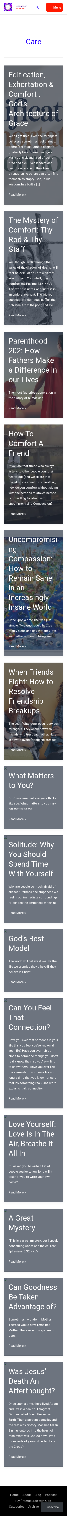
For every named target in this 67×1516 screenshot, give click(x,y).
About (27, 1495)
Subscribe (52, 1507)
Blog (38, 1495)
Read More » (17, 195)
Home (14, 1495)
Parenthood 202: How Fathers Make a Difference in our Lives (33, 360)
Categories (16, 1506)
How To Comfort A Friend (26, 444)
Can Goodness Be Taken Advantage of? (33, 1297)
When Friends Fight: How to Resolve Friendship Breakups (31, 691)
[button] (37, 7)
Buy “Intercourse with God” (33, 1501)
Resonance (21, 6)
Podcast (51, 1495)
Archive (33, 1506)
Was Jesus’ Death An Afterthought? (32, 1381)
